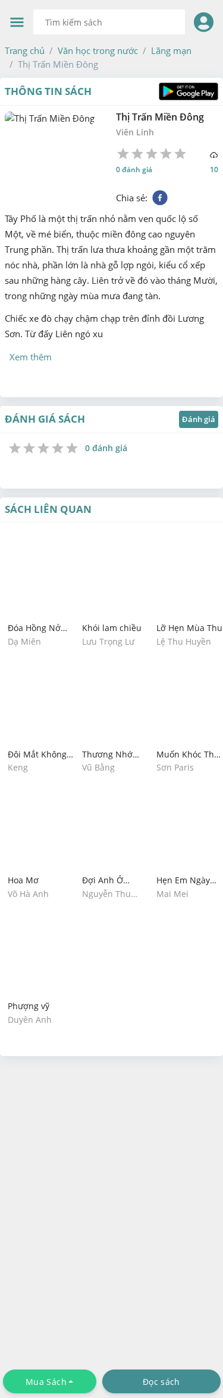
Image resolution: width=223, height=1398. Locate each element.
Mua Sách (46, 1381)
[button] (25, 50)
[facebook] (160, 197)
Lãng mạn (171, 50)
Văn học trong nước (98, 50)
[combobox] (109, 21)
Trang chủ (25, 50)
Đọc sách (161, 1381)
